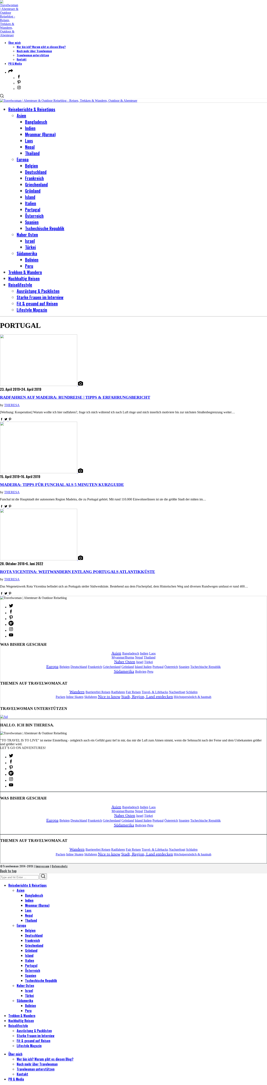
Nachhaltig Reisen (21, 1020)
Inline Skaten (74, 697)
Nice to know (109, 696)
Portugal (158, 667)
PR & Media (15, 63)
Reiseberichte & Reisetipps (27, 885)
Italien (148, 667)
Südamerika (124, 671)
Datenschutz (60, 866)
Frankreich (95, 667)
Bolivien (140, 671)
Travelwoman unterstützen (33, 55)
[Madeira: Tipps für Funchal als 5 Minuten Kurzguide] (39, 472)
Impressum (42, 866)
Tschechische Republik (205, 667)
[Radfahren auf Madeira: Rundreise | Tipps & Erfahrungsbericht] (39, 385)
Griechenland (112, 667)
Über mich (14, 43)
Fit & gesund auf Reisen (33, 1040)
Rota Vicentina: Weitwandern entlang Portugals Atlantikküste (77, 572)
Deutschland (79, 667)
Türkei (148, 662)
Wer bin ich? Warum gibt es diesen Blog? (41, 47)
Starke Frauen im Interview (35, 1035)
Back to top (8, 870)
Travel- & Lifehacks (155, 692)
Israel (139, 662)
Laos (152, 653)
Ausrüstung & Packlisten (34, 1030)
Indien (144, 653)
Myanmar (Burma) (37, 905)
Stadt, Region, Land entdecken (147, 696)
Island (139, 667)
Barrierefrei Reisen (98, 692)
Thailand (149, 657)
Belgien (64, 667)
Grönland (127, 667)
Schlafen (192, 692)
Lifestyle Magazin (29, 1045)
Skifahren (90, 697)
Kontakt (21, 59)
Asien (116, 653)
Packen (60, 697)
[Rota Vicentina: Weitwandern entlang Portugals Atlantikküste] (39, 559)
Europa (52, 666)
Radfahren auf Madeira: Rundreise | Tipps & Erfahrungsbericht (75, 397)
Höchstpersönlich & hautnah (192, 697)
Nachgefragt (177, 692)
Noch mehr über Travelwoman (34, 51)
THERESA (12, 405)
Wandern (76, 691)
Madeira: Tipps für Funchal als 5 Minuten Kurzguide (62, 484)
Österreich (171, 667)
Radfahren (118, 692)
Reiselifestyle (18, 1025)
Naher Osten (124, 661)
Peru (150, 671)
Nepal (139, 657)
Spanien (184, 667)
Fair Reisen (133, 692)
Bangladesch (130, 653)
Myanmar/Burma (123, 657)
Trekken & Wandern (21, 1015)
